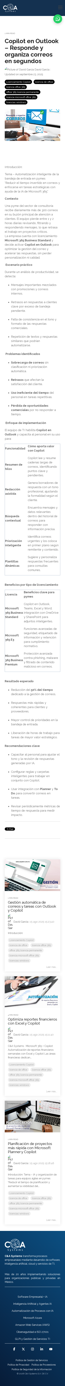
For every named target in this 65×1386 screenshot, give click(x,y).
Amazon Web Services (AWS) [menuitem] (32, 1324)
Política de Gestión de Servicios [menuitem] (32, 1360)
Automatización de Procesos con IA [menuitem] (32, 1310)
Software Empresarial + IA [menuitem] (32, 1296)
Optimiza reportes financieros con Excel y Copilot (32, 1021)
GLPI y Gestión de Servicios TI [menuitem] (32, 1338)
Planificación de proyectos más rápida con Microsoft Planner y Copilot (30, 1147)
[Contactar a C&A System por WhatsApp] (57, 18)
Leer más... (51, 967)
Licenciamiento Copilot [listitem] (21, 940)
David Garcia (42, 69)
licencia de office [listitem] (18, 945)
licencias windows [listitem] (19, 960)
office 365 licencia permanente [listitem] (25, 950)
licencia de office (44, 82)
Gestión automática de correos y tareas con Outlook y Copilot (32, 906)
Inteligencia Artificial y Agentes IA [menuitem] (32, 1303)
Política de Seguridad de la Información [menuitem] (32, 1369)
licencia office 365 (15, 87)
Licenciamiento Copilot (18, 82)
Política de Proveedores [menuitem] (44, 1364)
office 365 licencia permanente (22, 92)
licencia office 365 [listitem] (41, 945)
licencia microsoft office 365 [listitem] (24, 955)
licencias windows (16, 102)
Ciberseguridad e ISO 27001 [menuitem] (32, 1331)
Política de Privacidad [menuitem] (18, 1364)
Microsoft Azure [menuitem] (32, 1317)
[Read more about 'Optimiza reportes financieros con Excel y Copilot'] (32, 992)
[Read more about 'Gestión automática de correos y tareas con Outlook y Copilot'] (32, 875)
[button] (60, 7)
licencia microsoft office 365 (21, 97)
